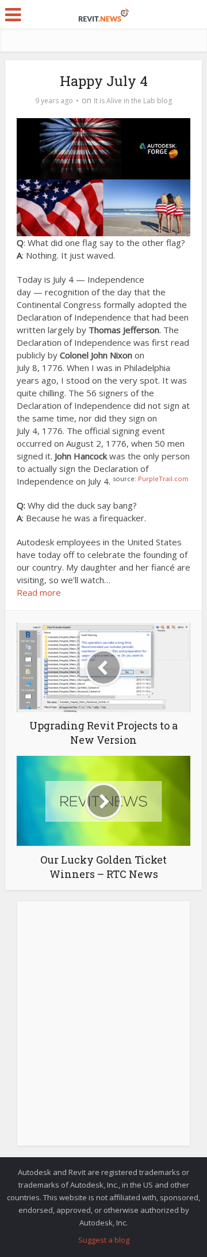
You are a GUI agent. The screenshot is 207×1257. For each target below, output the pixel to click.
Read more (39, 592)
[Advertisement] (103, 1030)
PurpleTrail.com (163, 478)
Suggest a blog (103, 1240)
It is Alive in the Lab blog (133, 100)
